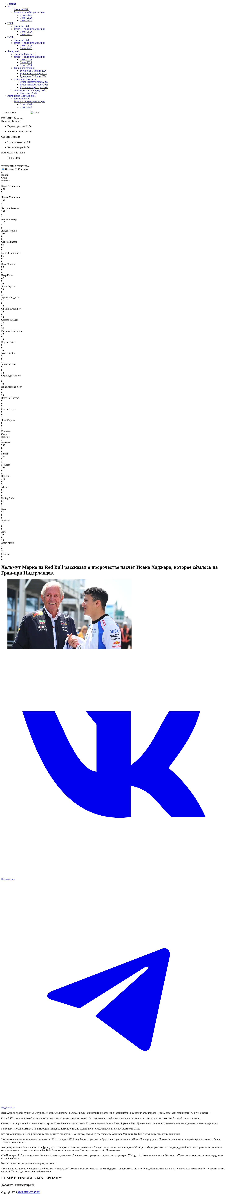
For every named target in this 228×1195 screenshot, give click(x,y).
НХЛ (10, 23)
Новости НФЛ (21, 40)
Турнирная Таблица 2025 (33, 73)
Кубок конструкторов (25, 79)
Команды (23, 169)
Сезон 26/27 (26, 15)
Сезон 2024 (26, 65)
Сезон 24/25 (26, 20)
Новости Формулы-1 (25, 54)
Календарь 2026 (28, 93)
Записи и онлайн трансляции (29, 12)
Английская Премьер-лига (21, 95)
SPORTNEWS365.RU (28, 1192)
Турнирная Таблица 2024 (33, 76)
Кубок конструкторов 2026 (34, 82)
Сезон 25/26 (26, 17)
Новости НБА (21, 9)
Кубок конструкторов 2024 (34, 87)
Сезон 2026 (26, 59)
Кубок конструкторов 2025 (34, 84)
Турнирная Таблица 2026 (33, 70)
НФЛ (10, 37)
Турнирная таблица (24, 68)
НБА (10, 6)
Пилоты (9, 169)
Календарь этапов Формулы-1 (29, 90)
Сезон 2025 (26, 62)
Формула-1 (13, 51)
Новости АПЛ (21, 98)
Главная (11, 3)
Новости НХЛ (21, 26)
